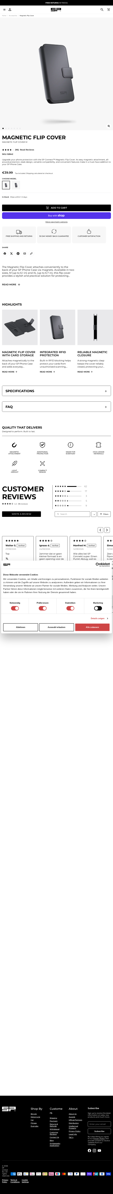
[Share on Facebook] (5, 253)
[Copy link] (31, 253)
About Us (72, 1114)
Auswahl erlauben (56, 627)
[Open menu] (4, 9)
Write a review (21, 514)
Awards (72, 1117)
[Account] (10, 9)
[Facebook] (89, 1150)
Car (32, 1120)
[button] (71, 486)
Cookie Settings (25, 1181)
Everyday (34, 1126)
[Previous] (100, 530)
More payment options (56, 222)
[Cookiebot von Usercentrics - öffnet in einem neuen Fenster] (98, 565)
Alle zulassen (92, 627)
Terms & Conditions (15, 1181)
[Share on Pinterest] (18, 253)
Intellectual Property (73, 1127)
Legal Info (73, 1134)
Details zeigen (97, 618)
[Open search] (102, 9)
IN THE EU (56, 3)
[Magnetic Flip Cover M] (6, 185)
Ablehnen (20, 627)
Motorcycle (35, 1117)
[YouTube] (99, 1150)
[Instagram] (94, 1150)
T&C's (71, 1137)
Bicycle (34, 1114)
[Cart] (108, 9)
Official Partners (75, 1120)
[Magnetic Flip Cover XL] (16, 185)
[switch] (43, 608)
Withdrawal (54, 1129)
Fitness (34, 1123)
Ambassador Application (55, 1144)
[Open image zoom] (108, 126)
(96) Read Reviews (24, 150)
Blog (52, 1140)
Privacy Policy (74, 1131)
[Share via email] (24, 253)
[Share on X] (11, 253)
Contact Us (54, 1137)
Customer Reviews (54, 1133)
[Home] (56, 9)
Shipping (53, 1118)
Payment (53, 1121)
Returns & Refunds (54, 1125)
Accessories (13, 15)
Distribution (74, 1123)
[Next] (107, 530)
